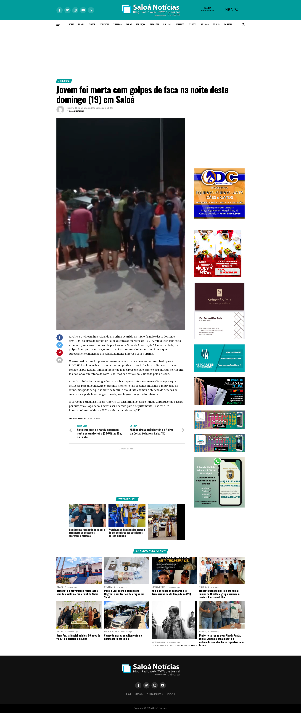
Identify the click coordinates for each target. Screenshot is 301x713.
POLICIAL (167, 24)
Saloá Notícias (76, 111)
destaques (94, 419)
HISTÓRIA (139, 694)
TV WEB (216, 24)
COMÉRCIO (104, 24)
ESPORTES (154, 24)
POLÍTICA (180, 24)
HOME (71, 24)
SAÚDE (129, 24)
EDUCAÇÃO (140, 24)
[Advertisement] (150, 53)
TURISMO (117, 24)
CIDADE (92, 24)
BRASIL (81, 24)
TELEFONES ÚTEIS (155, 694)
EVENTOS (192, 24)
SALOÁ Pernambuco (219, 9)
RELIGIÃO (205, 24)
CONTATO (228, 24)
